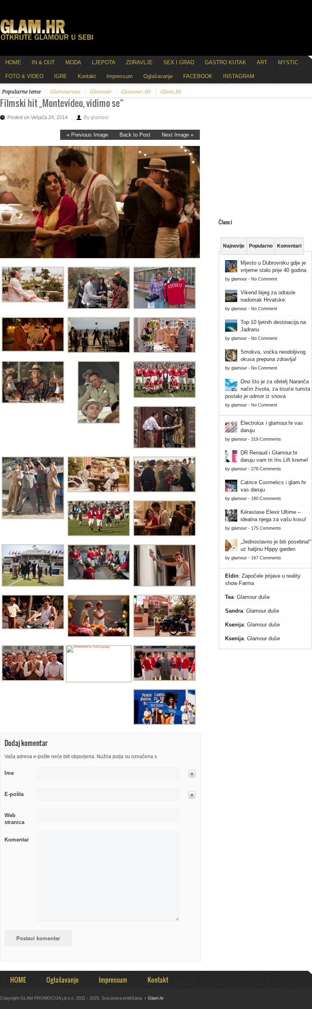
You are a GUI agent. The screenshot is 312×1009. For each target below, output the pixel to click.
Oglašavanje (158, 76)
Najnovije (234, 246)
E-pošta (14, 794)
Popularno (261, 246)
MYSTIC (288, 62)
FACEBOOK (197, 76)
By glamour (96, 117)
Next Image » (177, 135)
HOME (13, 62)
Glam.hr (154, 998)
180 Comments (266, 498)
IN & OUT (43, 62)
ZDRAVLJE (139, 62)
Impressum (119, 76)
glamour (101, 92)
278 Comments (266, 468)
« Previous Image (87, 135)
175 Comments (266, 528)
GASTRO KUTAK (225, 62)
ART (262, 62)
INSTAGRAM (238, 76)
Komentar (16, 840)
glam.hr (171, 92)
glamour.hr (136, 92)
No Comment (264, 278)
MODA (73, 62)
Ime (9, 773)
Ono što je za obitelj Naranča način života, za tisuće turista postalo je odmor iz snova (267, 388)
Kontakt (87, 76)
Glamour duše (253, 597)
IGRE (60, 76)
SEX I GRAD (178, 62)
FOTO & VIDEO (24, 76)
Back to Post (134, 135)
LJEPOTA (103, 62)
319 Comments (266, 439)
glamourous (65, 92)
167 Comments (266, 557)
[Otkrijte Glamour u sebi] (46, 39)
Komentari (289, 246)
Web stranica (14, 818)
